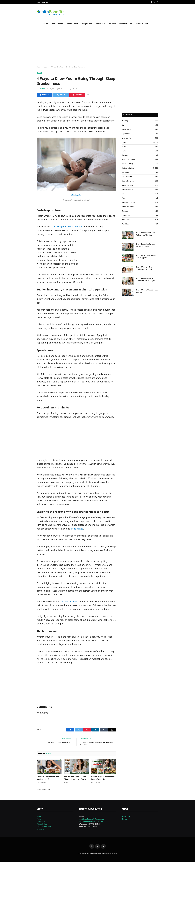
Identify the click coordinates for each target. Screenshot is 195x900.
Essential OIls (126, 138)
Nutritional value (127, 185)
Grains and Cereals (128, 159)
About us (40, 819)
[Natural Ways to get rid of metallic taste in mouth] (127, 269)
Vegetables (126, 220)
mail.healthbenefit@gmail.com (91, 821)
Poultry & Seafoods (129, 202)
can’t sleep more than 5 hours (67, 226)
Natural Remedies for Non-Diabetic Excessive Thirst (75, 778)
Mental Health (72, 24)
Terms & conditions (44, 827)
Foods (124, 146)
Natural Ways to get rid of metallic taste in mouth (145, 268)
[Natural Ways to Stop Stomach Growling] (127, 292)
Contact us (41, 821)
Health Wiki (100, 24)
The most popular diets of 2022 (59, 742)
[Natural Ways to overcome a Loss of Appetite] (103, 766)
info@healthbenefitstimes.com (91, 819)
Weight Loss (87, 24)
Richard (42, 89)
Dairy (123, 125)
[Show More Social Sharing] (88, 95)
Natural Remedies (128, 181)
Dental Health (57, 24)
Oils (123, 194)
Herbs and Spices (128, 168)
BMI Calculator (142, 24)
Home (45, 24)
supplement (126, 215)
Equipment (126, 134)
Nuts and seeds (127, 189)
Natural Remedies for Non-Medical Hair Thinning (48, 778)
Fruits (124, 151)
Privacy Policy (42, 824)
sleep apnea (77, 528)
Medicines (125, 172)
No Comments (63, 89)
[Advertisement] (97, 46)
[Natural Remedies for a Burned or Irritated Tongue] (127, 281)
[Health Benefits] (50, 13)
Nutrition (112, 24)
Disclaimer (40, 829)
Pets (123, 198)
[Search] (157, 23)
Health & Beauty (127, 164)
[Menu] (38, 23)
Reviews (125, 211)
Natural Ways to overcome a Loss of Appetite (103, 778)
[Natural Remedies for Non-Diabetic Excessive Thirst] (76, 766)
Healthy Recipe (125, 24)
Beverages (125, 121)
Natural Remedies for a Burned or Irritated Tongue (145, 280)
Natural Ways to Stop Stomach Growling (147, 291)
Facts (39, 73)
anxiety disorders (70, 601)
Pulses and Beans (128, 207)
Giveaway (125, 155)
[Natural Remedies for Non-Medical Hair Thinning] (49, 766)
